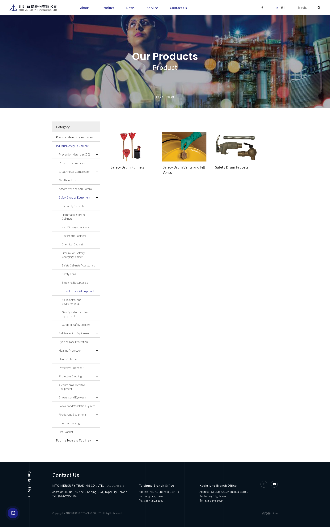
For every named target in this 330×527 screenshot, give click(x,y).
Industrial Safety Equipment (72, 146)
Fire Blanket (66, 432)
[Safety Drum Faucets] (236, 146)
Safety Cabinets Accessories (78, 265)
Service (152, 7)
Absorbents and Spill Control (75, 189)
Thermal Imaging (69, 423)
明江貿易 (33, 7)
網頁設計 (266, 513)
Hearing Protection (70, 350)
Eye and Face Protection (73, 342)
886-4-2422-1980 (153, 500)
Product (108, 7)
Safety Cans (69, 274)
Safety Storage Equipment (74, 197)
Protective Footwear (71, 368)
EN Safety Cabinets (73, 206)
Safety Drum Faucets (231, 167)
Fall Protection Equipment (74, 333)
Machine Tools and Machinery (73, 440)
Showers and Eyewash (72, 397)
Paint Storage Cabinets (75, 227)
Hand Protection (68, 359)
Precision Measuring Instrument (74, 137)
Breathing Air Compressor (74, 171)
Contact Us (178, 7)
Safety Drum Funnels (127, 167)
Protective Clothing (70, 376)
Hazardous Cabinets (74, 236)
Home (159, 97)
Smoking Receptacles (75, 282)
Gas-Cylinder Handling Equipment (75, 314)
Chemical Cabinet (72, 244)
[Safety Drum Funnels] (132, 146)
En (276, 8)
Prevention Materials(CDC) (74, 154)
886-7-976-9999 (213, 500)
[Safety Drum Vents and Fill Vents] (184, 146)
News (130, 7)
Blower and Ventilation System (77, 406)
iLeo (275, 513)
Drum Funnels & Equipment (78, 291)
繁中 (283, 8)
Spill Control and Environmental (71, 301)
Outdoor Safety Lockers (76, 325)
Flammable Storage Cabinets (74, 216)
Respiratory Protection (72, 163)
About (85, 7)
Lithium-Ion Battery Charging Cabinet (73, 255)
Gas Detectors (67, 180)
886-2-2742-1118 (67, 496)
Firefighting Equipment (72, 414)
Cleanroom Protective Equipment (72, 387)
